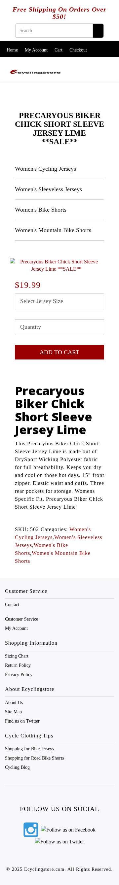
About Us (14, 702)
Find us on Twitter (22, 721)
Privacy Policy (18, 674)
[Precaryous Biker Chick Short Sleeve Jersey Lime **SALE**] (56, 265)
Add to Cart (59, 352)
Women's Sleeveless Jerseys (48, 189)
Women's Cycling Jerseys (45, 168)
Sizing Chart (16, 656)
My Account (36, 50)
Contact (12, 604)
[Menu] (106, 66)
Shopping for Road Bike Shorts (34, 758)
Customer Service (21, 619)
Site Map (13, 711)
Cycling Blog (17, 767)
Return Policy (18, 665)
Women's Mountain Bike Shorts (53, 230)
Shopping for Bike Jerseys (29, 748)
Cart (58, 50)
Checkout (78, 50)
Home (12, 50)
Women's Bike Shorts (40, 209)
